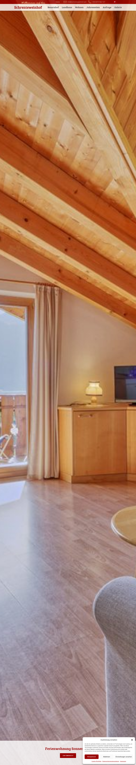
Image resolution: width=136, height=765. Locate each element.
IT (114, 2)
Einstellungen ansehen (124, 757)
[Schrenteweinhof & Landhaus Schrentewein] (28, 7)
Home (58, 2)
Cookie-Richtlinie (96, 761)
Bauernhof (53, 7)
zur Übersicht (68, 755)
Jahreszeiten (93, 7)
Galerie (118, 7)
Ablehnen (106, 757)
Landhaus (67, 7)
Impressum (123, 761)
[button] (132, 740)
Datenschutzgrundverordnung (110, 761)
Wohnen (79, 7)
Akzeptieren (91, 757)
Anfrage (107, 7)
